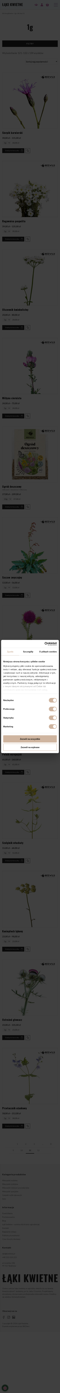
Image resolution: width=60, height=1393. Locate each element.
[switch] (53, 709)
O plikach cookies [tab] (48, 651)
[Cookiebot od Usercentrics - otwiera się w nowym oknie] (44, 644)
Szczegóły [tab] (28, 651)
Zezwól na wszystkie (30, 739)
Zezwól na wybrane (30, 747)
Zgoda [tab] (10, 651)
